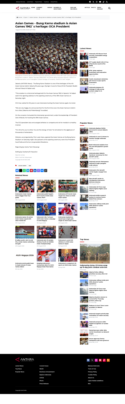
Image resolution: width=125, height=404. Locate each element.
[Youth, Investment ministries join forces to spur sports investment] (84, 81)
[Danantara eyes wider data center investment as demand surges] (84, 333)
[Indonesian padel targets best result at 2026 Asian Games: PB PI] (46, 186)
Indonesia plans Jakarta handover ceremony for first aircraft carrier (98, 155)
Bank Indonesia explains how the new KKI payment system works (98, 146)
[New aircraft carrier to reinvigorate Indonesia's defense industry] (84, 181)
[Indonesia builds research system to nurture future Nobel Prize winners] (84, 198)
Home (33, 7)
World (49, 7)
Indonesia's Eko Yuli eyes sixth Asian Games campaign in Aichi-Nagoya (46, 218)
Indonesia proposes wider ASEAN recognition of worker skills (98, 323)
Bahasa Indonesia (20, 1)
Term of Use (92, 369)
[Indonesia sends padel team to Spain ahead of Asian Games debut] (24, 255)
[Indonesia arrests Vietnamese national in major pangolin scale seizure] (84, 164)
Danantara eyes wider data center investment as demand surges (99, 332)
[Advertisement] (95, 33)
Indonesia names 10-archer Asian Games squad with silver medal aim (24, 218)
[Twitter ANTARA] (93, 2)
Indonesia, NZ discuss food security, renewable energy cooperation (98, 55)
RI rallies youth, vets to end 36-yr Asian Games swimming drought (24, 241)
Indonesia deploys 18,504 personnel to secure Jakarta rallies (98, 130)
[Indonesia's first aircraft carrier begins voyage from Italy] (84, 172)
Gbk (30, 165)
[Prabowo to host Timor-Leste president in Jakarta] (84, 308)
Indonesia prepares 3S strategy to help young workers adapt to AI (96, 89)
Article (87, 7)
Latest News (30, 1)
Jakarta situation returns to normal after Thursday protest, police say (98, 298)
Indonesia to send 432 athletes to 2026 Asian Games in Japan (65, 241)
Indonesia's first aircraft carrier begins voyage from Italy (98, 171)
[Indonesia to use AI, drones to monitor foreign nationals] (84, 139)
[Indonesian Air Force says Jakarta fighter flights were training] (84, 189)
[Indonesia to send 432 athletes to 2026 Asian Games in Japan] (67, 232)
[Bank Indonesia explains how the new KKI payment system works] (84, 147)
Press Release (100, 8)
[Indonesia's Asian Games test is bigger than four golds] (24, 186)
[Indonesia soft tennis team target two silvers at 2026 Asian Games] (67, 186)
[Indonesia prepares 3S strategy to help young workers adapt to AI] (84, 90)
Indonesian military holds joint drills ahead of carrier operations (99, 205)
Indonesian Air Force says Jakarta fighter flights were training (98, 188)
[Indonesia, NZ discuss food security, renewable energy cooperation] (84, 56)
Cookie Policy (92, 375)
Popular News (38, 1)
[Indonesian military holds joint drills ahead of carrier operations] (84, 206)
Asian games (22, 165)
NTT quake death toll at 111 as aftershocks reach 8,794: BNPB (98, 63)
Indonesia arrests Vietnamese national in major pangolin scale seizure (99, 163)
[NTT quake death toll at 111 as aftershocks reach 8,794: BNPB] (84, 64)
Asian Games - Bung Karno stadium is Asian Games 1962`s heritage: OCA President (55, 17)
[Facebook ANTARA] (90, 2)
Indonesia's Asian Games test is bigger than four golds (23, 195)
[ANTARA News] (23, 8)
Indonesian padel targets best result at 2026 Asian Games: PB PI (45, 195)
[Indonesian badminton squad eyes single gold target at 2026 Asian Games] (67, 209)
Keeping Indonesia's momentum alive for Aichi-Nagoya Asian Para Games (45, 265)
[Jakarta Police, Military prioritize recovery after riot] (84, 274)
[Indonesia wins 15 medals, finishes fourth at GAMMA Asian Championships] (46, 232)
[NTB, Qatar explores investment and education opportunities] (84, 73)
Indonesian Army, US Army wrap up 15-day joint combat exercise (93, 266)
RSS (89, 383)
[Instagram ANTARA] (96, 2)
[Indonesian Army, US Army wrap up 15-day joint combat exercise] (95, 253)
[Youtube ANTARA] (100, 2)
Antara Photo (54, 1)
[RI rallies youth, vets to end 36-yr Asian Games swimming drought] (24, 232)
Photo (93, 7)
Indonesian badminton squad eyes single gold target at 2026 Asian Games (67, 218)
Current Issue (39, 8)
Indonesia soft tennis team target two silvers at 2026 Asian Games (67, 195)
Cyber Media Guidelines (95, 380)
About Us (91, 378)
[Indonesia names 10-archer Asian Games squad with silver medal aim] (24, 209)
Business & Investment (58, 8)
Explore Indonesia (73, 8)
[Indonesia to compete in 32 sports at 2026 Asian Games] (67, 255)
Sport (26, 17)
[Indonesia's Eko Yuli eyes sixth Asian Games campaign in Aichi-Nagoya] (46, 209)
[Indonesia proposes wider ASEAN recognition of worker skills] (84, 324)
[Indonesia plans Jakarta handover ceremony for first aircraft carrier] (84, 155)
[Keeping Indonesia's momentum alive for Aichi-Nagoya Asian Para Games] (46, 255)
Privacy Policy (92, 372)
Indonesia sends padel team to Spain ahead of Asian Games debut (24, 265)
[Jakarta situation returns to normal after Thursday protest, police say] (84, 299)
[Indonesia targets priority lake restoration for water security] (84, 316)
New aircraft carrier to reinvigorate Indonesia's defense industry (97, 180)
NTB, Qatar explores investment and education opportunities (97, 72)
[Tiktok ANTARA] (103, 2)
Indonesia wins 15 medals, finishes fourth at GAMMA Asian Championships (45, 241)
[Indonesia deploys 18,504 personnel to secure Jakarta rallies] (84, 130)
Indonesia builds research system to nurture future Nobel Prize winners (97, 197)
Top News (46, 1)
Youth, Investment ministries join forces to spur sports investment (98, 80)
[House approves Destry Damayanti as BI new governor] (84, 341)
